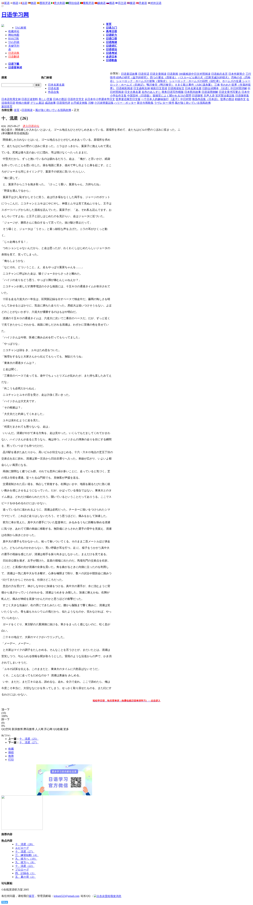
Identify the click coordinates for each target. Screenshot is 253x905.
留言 (31, 895)
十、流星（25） (29, 738)
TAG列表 (13, 42)
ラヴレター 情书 (164, 102)
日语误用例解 (210, 91)
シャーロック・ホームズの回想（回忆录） (195, 81)
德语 (33, 3)
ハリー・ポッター (125, 102)
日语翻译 (13, 56)
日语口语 (111, 38)
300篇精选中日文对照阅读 (194, 73)
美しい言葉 (45, 99)
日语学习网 (15, 15)
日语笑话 (143, 73)
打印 (11, 759)
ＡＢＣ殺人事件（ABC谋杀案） (194, 84)
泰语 (132, 3)
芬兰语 (122, 3)
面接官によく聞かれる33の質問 (172, 95)
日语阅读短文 (176, 88)
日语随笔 (197, 95)
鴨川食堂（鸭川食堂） (160, 84)
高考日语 (111, 31)
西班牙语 (45, 3)
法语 (24, 3)
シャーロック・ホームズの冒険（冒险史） (142, 81)
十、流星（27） (29, 742)
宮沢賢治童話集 (225, 95)
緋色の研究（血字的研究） (132, 77)
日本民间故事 (192, 91)
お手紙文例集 (79, 102)
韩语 (15, 3)
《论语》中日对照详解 (233, 88)
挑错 (11, 752)
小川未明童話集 (104, 102)
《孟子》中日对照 (180, 99)
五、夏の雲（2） (25, 876)
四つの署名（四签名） (163, 77)
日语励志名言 (219, 73)
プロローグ (22, 869)
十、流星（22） (24, 865)
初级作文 (240, 99)
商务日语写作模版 (173, 91)
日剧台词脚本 (210, 88)
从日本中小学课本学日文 (100, 99)
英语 (7, 3)
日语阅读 (111, 42)
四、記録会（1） (25, 873)
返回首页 (6, 106)
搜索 (37, 85)
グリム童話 (37, 102)
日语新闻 (172, 73)
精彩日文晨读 (159, 88)
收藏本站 (13, 31)
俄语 (112, 3)
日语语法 (111, 49)
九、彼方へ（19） (26, 858)
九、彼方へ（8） (25, 862)
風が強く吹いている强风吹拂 (193, 102)
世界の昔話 (227, 99)
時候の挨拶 (23, 102)
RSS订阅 (13, 38)
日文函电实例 (141, 88)
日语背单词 (15, 67)
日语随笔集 (242, 95)
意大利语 (59, 3)
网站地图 (13, 34)
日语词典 (13, 53)
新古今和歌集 (145, 102)
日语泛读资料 (29, 99)
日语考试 (111, 53)
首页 (109, 24)
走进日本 (111, 56)
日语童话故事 (129, 73)
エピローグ (22, 847)
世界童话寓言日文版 (128, 99)
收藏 (11, 748)
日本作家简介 (236, 73)
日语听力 (111, 34)
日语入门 (111, 27)
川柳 (91, 102)
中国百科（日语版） (139, 95)
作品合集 (53, 91)
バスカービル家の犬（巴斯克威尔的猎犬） (204, 77)
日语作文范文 (75, 99)
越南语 (101, 3)
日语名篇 (53, 88)
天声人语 (209, 95)
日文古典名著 (132, 91)
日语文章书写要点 (230, 91)
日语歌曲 (111, 60)
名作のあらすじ (151, 91)
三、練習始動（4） (27, 855)
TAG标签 (20, 27)
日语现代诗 (63, 102)
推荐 (11, 756)
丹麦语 (143, 3)
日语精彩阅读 (124, 88)
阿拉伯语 (74, 3)
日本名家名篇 (56, 84)
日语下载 (13, 63)
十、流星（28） (24, 844)
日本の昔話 (60, 99)
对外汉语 (155, 3)
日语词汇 (111, 45)
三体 (217, 84)
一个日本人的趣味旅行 (155, 99)
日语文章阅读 (158, 73)
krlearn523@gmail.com (66, 895)
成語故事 (50, 102)
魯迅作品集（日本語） (206, 99)
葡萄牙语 (88, 3)
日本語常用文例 (11, 99)
